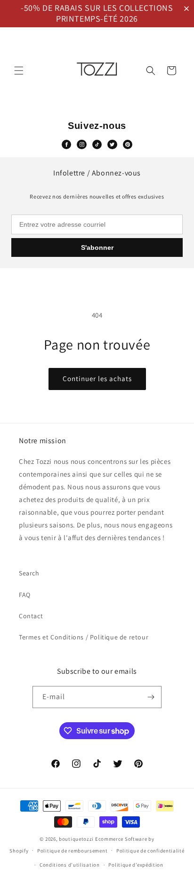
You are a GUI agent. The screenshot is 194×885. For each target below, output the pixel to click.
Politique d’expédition (135, 864)
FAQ (25, 594)
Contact (31, 616)
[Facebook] (66, 144)
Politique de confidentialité (150, 850)
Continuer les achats (97, 378)
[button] (188, 9)
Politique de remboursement (72, 850)
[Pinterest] (127, 144)
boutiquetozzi (76, 839)
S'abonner (97, 247)
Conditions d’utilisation (70, 864)
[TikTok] (97, 144)
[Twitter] (112, 144)
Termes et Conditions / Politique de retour (83, 637)
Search (29, 573)
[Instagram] (81, 144)
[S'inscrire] (150, 697)
